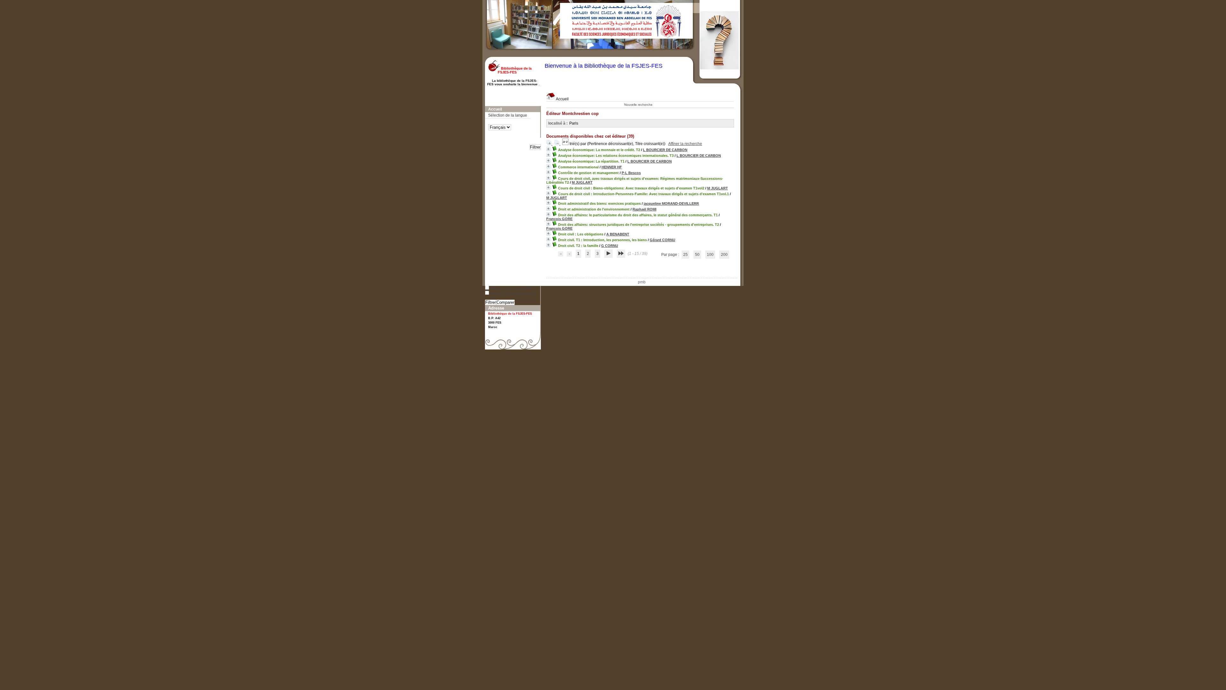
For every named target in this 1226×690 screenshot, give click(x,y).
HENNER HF (612, 167)
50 (697, 254)
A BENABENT (617, 234)
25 (685, 254)
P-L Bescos (631, 173)
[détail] (548, 149)
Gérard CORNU (662, 240)
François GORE (559, 219)
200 (724, 254)
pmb (642, 282)
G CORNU (609, 246)
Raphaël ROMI (644, 209)
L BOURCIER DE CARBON (665, 150)
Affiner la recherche (685, 144)
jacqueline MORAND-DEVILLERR (671, 203)
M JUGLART (582, 182)
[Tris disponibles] (566, 144)
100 (710, 254)
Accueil (562, 99)
